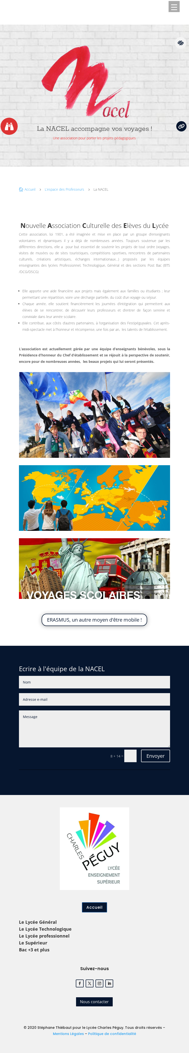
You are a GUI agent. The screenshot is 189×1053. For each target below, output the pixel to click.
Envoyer (155, 756)
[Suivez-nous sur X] (90, 983)
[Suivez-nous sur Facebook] (80, 983)
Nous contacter (94, 1001)
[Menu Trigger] (174, 6)
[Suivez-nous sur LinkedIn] (109, 983)
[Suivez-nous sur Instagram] (99, 983)
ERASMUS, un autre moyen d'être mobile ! (94, 619)
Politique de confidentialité (112, 1033)
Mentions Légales (68, 1033)
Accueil (94, 907)
